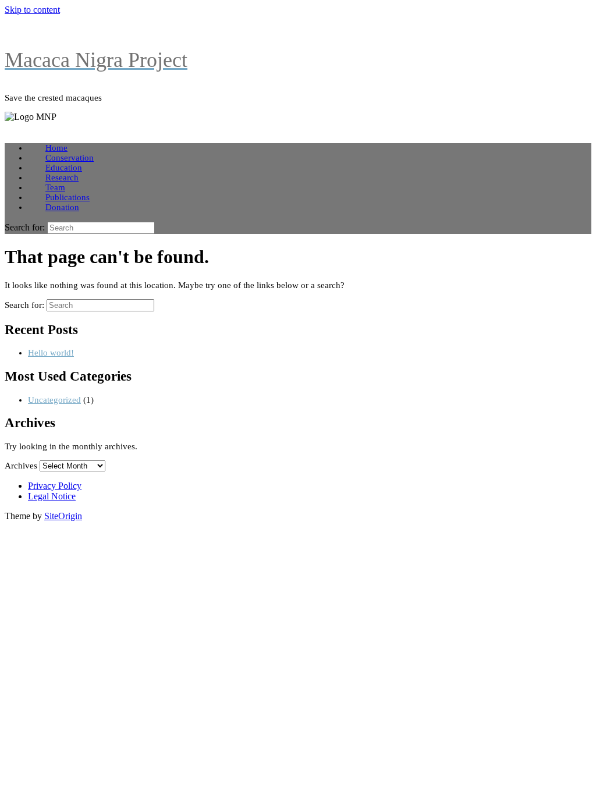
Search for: (25, 227)
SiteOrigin (63, 516)
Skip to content (32, 10)
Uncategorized (54, 399)
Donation (62, 207)
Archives (21, 465)
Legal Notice (52, 496)
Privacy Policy (54, 486)
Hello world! (51, 352)
